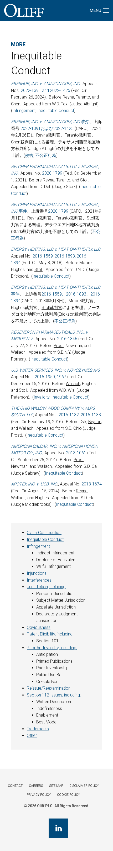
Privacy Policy (39, 795)
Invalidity (42, 397)
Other (32, 735)
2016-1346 (67, 338)
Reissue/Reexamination (48, 688)
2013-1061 (76, 452)
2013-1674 (91, 484)
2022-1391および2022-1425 (47, 128)
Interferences (39, 580)
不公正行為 (45, 155)
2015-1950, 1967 (50, 376)
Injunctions (37, 573)
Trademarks (38, 728)
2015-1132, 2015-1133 (80, 414)
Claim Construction (44, 532)
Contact (15, 786)
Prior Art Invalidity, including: (52, 647)
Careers (36, 786)
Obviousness (38, 627)
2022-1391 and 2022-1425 (45, 90)
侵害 (29, 155)
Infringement (23, 110)
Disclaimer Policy (84, 786)
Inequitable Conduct (55, 110)
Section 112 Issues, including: (54, 695)
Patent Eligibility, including (50, 634)
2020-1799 (52, 173)
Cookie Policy (68, 795)
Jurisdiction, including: (46, 586)
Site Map (56, 786)
